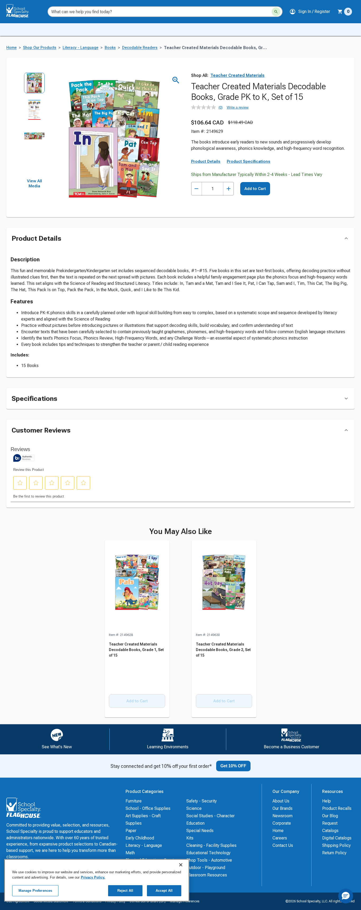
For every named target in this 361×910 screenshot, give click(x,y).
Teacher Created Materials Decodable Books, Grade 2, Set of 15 (223, 649)
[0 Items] (340, 11)
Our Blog (330, 815)
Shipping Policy (336, 845)
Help (326, 801)
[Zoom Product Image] (176, 80)
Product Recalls (336, 808)
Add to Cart (255, 188)
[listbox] (34, 125)
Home (11, 47)
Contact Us (282, 845)
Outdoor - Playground (205, 867)
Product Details (205, 161)
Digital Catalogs (336, 838)
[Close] (181, 865)
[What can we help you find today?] (276, 11)
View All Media (34, 184)
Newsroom (282, 815)
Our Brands (282, 808)
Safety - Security (201, 801)
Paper (131, 830)
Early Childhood (140, 838)
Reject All (125, 891)
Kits (189, 838)
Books (110, 47)
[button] (309, 11)
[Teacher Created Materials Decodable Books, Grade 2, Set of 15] (224, 586)
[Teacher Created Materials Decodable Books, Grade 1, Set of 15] (137, 586)
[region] (96, 880)
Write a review (237, 107)
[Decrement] (196, 189)
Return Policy (334, 852)
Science (194, 808)
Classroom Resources (206, 875)
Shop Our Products (39, 47)
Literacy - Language (80, 47)
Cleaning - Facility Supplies (211, 845)
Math (130, 852)
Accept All (164, 891)
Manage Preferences (35, 891)
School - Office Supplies (148, 808)
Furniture (134, 801)
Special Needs (200, 830)
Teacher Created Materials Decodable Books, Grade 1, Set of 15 (136, 649)
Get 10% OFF (233, 766)
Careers (279, 838)
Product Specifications (248, 161)
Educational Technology (208, 852)
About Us (280, 801)
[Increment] (228, 189)
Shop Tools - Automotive (209, 860)
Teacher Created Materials (237, 75)
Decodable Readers (140, 47)
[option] (34, 85)
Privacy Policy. (93, 877)
